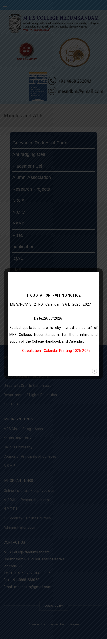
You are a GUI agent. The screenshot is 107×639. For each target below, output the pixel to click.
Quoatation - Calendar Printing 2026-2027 (56, 351)
